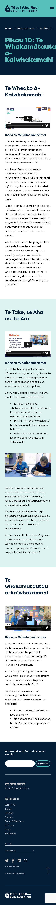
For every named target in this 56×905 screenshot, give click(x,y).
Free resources (25, 28)
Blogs (7, 829)
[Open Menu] (52, 9)
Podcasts (9, 825)
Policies (16, 866)
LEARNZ (9, 813)
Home (8, 28)
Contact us (10, 851)
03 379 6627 (15, 784)
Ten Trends (10, 833)
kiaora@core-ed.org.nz (17, 788)
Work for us (10, 805)
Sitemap (8, 866)
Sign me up (43, 763)
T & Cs (8, 809)
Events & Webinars (14, 821)
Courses (9, 817)
